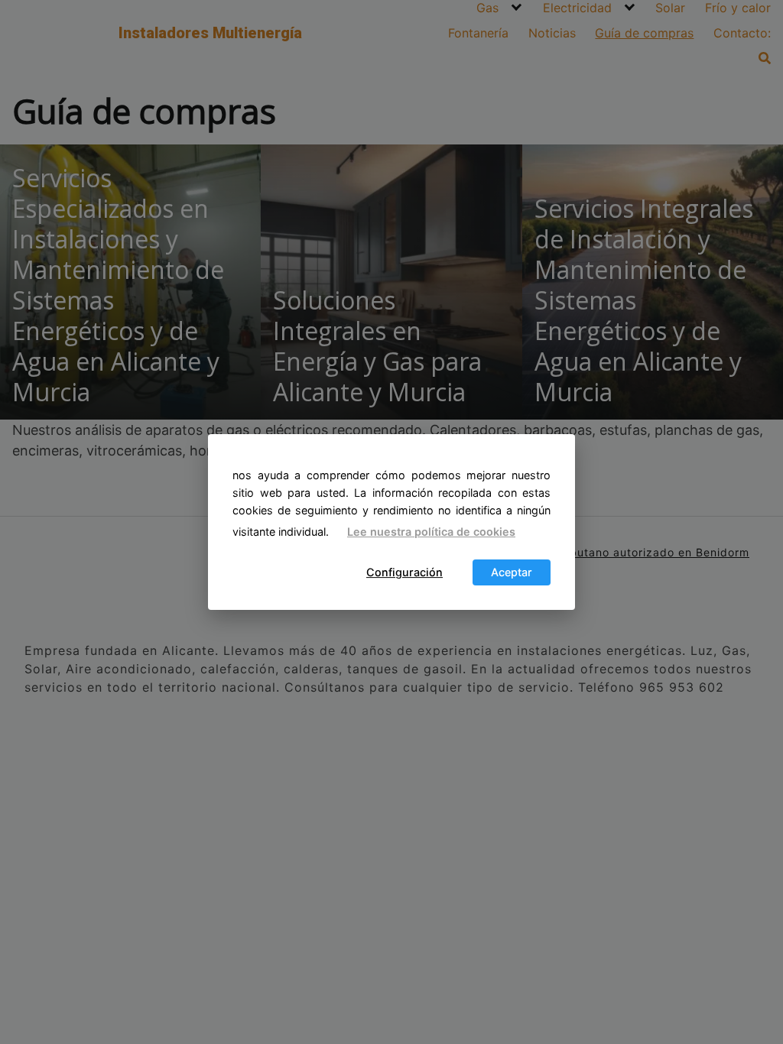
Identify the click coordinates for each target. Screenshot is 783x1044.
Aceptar (511, 572)
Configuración (404, 572)
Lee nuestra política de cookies (431, 531)
